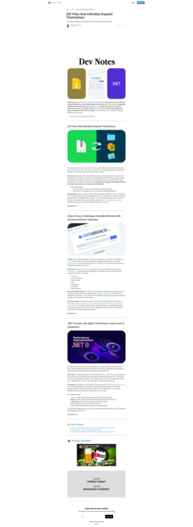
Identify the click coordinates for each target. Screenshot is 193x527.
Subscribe (109, 516)
